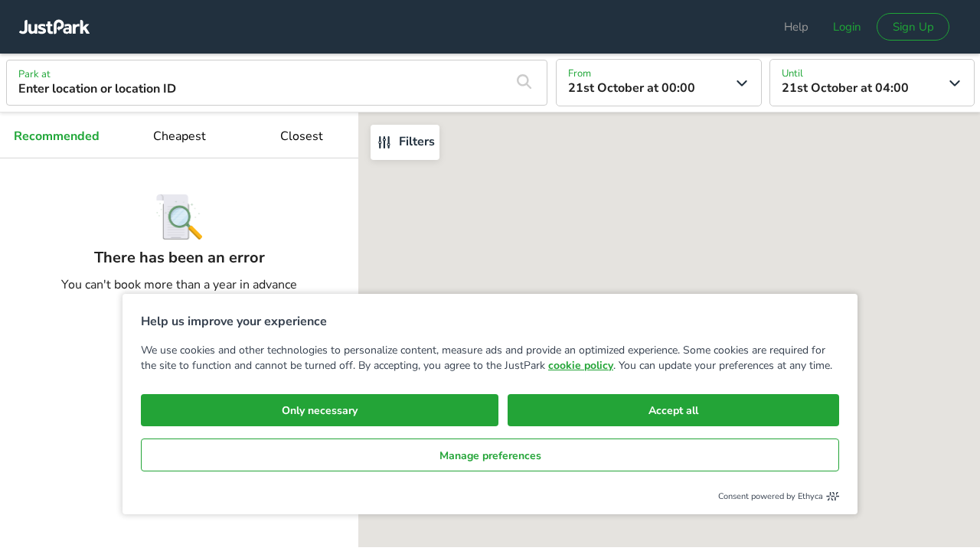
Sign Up (913, 26)
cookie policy (580, 365)
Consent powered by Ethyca (770, 496)
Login (847, 26)
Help (796, 26)
